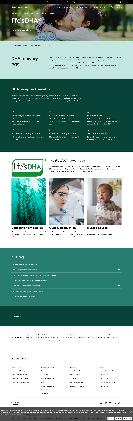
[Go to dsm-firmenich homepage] (19, 7)
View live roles (104, 375)
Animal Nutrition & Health (20, 382)
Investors (73, 368)
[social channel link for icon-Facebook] (105, 402)
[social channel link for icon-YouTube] (110, 402)
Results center (75, 375)
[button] (112, 7)
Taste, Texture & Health (19, 375)
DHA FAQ (48, 45)
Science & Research (47, 378)
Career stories (104, 378)
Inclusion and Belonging (108, 382)
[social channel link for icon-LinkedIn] (101, 402)
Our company (45, 371)
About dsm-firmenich (47, 368)
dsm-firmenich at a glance (79, 371)
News (43, 382)
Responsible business (48, 386)
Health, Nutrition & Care (31, 13)
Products (43, 13)
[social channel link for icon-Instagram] (114, 402)
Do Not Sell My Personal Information (111, 412)
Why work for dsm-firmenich (109, 371)
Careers (102, 368)
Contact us (44, 394)
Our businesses (16, 13)
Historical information (77, 382)
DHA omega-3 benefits (19, 45)
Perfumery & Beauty (18, 371)
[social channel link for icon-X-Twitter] (119, 402)
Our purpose (45, 375)
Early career (104, 386)
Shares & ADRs (75, 378)
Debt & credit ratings (77, 386)
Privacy (96, 412)
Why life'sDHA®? (35, 45)
